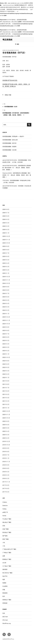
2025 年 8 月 (5, 249)
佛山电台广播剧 (6, 522)
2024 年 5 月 (5, 300)
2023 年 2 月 (5, 350)
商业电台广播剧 (6, 532)
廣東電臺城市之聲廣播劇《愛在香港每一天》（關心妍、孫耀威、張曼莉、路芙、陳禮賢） (16, 167)
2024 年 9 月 (5, 286)
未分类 (4, 562)
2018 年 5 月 (5, 471)
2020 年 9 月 (5, 421)
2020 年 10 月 (6, 418)
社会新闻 (4, 586)
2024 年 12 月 (6, 276)
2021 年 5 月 (5, 394)
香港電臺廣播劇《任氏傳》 (9, 150)
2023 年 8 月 (5, 330)
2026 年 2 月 (5, 229)
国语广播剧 (5, 539)
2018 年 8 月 (5, 468)
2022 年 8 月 (5, 361)
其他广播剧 (5, 529)
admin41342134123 (14, 50)
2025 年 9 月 (5, 246)
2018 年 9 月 (5, 465)
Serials (4, 515)
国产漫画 (4, 536)
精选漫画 (4, 593)
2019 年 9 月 (5, 448)
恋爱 (3, 556)
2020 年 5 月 (5, 428)
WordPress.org (6, 623)
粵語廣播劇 (7, 39)
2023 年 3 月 (5, 347)
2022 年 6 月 (5, 364)
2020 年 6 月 (5, 424)
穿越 (3, 589)
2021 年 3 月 (5, 401)
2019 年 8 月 (5, 451)
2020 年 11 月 (6, 414)
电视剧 (4, 583)
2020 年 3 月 (5, 434)
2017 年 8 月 (5, 488)
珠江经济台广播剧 (7, 573)
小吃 (3, 542)
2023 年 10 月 (6, 324)
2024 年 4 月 (5, 303)
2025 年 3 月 (5, 266)
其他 (3, 525)
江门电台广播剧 (6, 566)
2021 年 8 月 (5, 384)
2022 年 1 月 (5, 377)
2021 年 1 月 (5, 408)
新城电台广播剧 (6, 559)
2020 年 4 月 (5, 431)
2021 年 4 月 (5, 397)
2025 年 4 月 (5, 263)
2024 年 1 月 (5, 313)
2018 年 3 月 (5, 475)
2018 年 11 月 (6, 461)
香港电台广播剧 (8, 94)
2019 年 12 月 (6, 441)
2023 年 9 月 (5, 327)
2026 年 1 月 (5, 233)
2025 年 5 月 (5, 260)
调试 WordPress (14, 9)
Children (4, 502)
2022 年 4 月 (5, 371)
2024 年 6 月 (5, 297)
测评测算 (4, 569)
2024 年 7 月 (5, 293)
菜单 (18, 44)
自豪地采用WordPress (8, 639)
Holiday (4, 509)
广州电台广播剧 (6, 552)
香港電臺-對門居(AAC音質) (9, 80)
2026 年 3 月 (5, 226)
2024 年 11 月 (6, 280)
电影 (3, 579)
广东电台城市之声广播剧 (9, 549)
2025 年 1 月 (5, 273)
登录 (3, 613)
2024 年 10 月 (6, 283)
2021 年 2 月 (5, 404)
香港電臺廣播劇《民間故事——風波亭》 (13, 136)
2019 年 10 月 (6, 445)
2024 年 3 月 (5, 307)
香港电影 (4, 603)
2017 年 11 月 (6, 482)
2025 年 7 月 (5, 253)
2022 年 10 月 (6, 357)
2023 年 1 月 (5, 354)
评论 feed (5, 620)
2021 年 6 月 (5, 391)
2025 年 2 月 (5, 270)
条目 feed (5, 616)
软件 (3, 596)
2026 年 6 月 (5, 216)
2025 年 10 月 (6, 243)
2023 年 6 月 (5, 337)
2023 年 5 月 (5, 340)
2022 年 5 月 (5, 367)
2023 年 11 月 (6, 320)
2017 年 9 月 (5, 485)
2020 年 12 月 (6, 411)
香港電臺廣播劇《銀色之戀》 (10, 140)
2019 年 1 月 (5, 458)
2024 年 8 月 (5, 290)
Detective (5, 505)
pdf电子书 (5, 512)
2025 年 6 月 (5, 256)
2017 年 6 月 (5, 492)
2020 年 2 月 (5, 438)
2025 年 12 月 (6, 236)
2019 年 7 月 (5, 455)
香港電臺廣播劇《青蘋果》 (9, 146)
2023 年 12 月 (6, 317)
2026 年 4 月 (5, 223)
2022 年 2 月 (5, 374)
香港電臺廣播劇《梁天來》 (9, 143)
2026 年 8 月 (5, 209)
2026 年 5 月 (5, 219)
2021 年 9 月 (5, 381)
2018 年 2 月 (5, 478)
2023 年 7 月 (5, 334)
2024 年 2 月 (5, 310)
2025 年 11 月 (6, 239)
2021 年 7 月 (5, 387)
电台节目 (4, 576)
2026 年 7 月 (5, 212)
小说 (3, 546)
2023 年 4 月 (5, 344)
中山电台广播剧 (6, 519)
